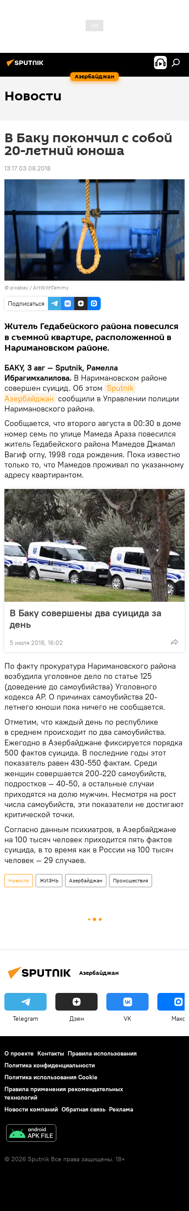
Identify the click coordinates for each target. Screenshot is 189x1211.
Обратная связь (83, 1109)
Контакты (50, 1053)
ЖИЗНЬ (49, 880)
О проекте (19, 1053)
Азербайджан (85, 880)
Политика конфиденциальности (49, 1065)
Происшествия (130, 880)
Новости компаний (31, 1109)
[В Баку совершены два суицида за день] (94, 545)
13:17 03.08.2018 (27, 168)
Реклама (121, 1109)
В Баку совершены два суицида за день (85, 618)
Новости (18, 880)
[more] (174, 642)
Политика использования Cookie (51, 1077)
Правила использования (102, 1053)
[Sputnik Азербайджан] (26, 66)
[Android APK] (31, 1134)
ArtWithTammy (51, 287)
